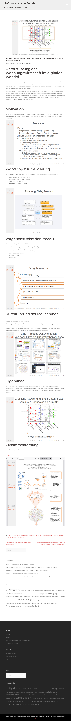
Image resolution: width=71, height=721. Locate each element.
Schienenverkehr (24, 603)
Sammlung (18, 603)
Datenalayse (61, 590)
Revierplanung (10, 603)
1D (6, 590)
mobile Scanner (15, 600)
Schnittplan (32, 603)
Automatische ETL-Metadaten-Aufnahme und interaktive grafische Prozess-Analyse (27, 570)
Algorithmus (15, 590)
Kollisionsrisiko (43, 596)
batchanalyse (24, 535)
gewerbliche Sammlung (24, 596)
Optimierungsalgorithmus (39, 600)
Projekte (8, 637)
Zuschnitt (35, 606)
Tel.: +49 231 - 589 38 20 (11, 656)
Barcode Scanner (40, 590)
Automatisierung (16, 535)
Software (40, 603)
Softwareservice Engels (20, 3)
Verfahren (20, 606)
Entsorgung (52, 593)
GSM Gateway (35, 596)
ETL (52, 535)
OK (35, 718)
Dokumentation (47, 535)
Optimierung (24, 599)
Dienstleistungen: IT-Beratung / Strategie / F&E (18, 640)
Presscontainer (53, 600)
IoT (38, 596)
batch (45, 590)
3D (7, 590)
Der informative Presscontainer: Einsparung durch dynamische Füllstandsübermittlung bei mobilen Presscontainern (35, 576)
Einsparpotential (43, 594)
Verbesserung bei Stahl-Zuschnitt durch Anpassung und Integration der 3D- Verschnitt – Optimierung (31, 567)
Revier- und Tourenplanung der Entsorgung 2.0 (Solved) (20, 564)
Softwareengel (27, 63)
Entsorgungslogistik (12, 596)
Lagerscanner (48, 596)
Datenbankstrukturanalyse (35, 535)
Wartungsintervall (28, 606)
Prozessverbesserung (60, 600)
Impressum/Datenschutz (12, 643)
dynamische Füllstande (32, 593)
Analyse (9, 535)
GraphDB (56, 535)
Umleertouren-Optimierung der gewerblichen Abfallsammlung (22, 573)
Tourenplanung (11, 606)
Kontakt (8, 634)
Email (7, 659)
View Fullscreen (10, 456)
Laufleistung (53, 596)
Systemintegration (48, 603)
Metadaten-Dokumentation (12, 537)
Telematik (56, 603)
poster (22, 537)
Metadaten (61, 535)
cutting (54, 590)
